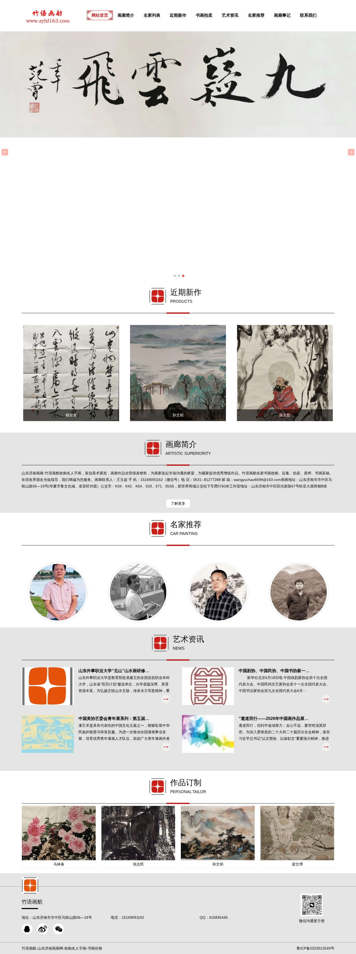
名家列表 (152, 15)
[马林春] (58, 592)
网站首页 (99, 15)
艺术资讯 (230, 15)
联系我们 (308, 15)
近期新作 (178, 15)
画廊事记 (282, 15)
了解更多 (178, 503)
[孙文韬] (299, 592)
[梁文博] (138, 592)
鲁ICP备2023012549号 (315, 948)
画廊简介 (126, 15)
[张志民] (218, 592)
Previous (5, 152)
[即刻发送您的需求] (27, 928)
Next (351, 152)
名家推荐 (256, 15)
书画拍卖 (204, 15)
